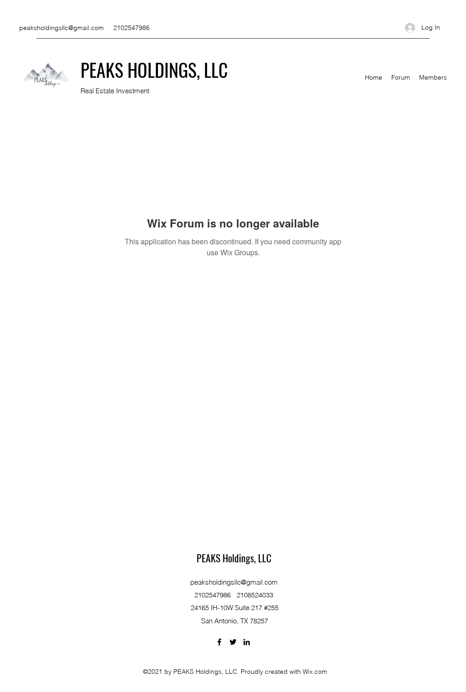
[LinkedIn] (246, 642)
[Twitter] (233, 642)
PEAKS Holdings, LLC (234, 558)
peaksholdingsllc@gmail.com (61, 28)
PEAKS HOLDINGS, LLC (154, 69)
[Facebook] (219, 642)
